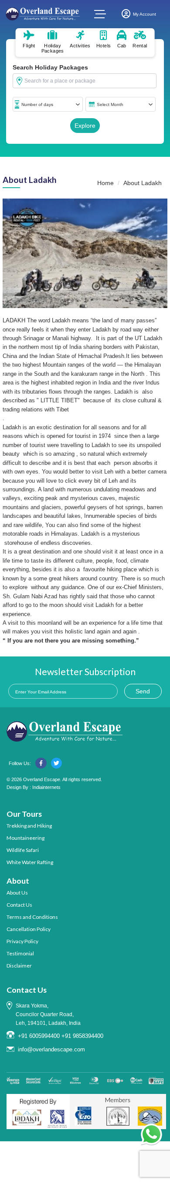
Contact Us (19, 904)
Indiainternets (46, 787)
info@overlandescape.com (51, 1049)
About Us (17, 892)
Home (105, 182)
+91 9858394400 (82, 1036)
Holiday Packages (52, 48)
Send (143, 691)
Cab (121, 45)
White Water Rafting (30, 862)
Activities (80, 45)
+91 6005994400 (39, 1036)
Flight (29, 45)
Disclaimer (19, 965)
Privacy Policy (22, 941)
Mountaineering (25, 838)
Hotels (103, 45)
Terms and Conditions (32, 917)
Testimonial (20, 953)
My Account (144, 14)
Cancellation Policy (29, 929)
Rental (140, 45)
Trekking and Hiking (29, 825)
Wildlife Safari (23, 850)
